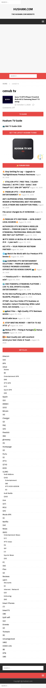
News (5, 529)
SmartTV (6, 610)
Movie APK (7, 515)
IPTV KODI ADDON (12, 486)
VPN (4, 653)
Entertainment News (12, 535)
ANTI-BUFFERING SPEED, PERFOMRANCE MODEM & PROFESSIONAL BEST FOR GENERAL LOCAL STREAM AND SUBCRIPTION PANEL (22, 202)
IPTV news (8, 542)
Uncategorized (9, 639)
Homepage (7, 447)
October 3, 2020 (24, 105)
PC (4, 562)
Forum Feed (24, 165)
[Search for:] (10, 2)
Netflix (5, 522)
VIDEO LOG (7, 646)
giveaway (6, 440)
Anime (6, 370)
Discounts (7, 583)
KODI (5, 468)
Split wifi (6, 617)
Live (4, 500)
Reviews (6, 576)
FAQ (4, 425)
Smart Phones (8, 603)
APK (4, 363)
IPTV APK (7, 383)
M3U (4, 507)
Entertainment (11, 480)
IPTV (5, 461)
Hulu (5, 454)
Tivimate (6, 632)
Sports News (9, 555)
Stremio (6, 625)
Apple (5, 397)
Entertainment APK (11, 376)
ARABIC (6, 404)
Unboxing (7, 596)
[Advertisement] (23, 49)
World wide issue (10, 318)
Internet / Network (11, 589)
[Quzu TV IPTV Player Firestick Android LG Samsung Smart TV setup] (8, 99)
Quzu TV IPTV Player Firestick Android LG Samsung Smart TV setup (27, 99)
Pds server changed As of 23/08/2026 (18, 212)
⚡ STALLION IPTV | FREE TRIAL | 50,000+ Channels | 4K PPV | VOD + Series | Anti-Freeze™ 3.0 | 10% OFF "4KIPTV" (20, 185)
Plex (4, 569)
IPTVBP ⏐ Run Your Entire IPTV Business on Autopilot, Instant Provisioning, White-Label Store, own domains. (21, 304)
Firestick (6, 432)
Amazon (6, 356)
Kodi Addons (9, 474)
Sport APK (8, 390)
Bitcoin (5, 411)
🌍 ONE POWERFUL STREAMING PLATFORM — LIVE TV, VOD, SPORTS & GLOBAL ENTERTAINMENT (22, 287)
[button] (42, 21)
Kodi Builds (8, 493)
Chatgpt (6, 418)
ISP (5, 548)
